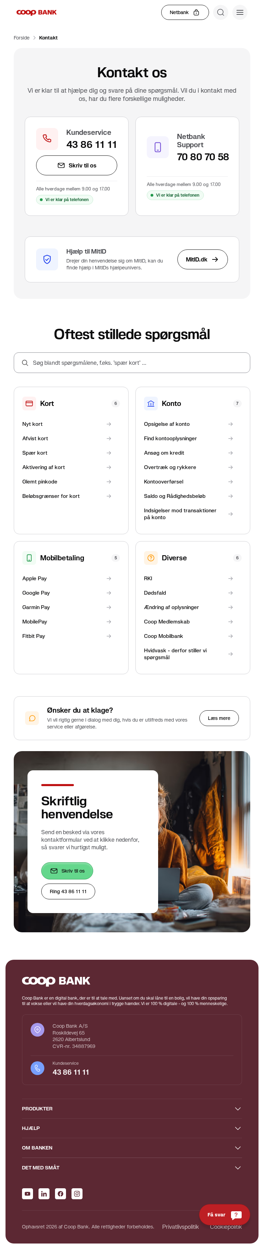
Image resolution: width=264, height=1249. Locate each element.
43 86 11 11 (91, 144)
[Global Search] (220, 12)
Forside (22, 38)
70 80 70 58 (202, 157)
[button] (240, 12)
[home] (36, 12)
